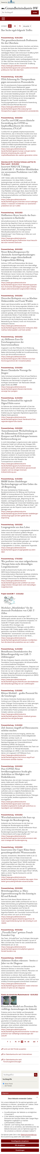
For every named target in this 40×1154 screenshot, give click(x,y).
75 (20, 26)
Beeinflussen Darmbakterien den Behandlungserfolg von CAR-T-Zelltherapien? (16, 654)
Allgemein (5, 1093)
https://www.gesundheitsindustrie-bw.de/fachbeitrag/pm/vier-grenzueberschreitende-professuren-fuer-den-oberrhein (19, 68)
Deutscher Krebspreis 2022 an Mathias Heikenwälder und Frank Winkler (19, 299)
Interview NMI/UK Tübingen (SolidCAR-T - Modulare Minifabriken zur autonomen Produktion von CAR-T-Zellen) (19, 171)
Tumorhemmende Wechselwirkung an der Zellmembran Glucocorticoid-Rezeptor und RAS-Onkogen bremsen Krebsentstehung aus (19, 435)
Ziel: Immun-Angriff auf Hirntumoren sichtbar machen (19, 729)
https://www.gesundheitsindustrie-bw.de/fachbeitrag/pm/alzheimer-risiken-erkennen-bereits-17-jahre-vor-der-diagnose (19, 986)
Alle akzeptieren (20, 1145)
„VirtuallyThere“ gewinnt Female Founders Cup (17, 934)
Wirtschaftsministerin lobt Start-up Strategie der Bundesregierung (18, 819)
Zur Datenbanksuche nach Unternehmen (17, 1054)
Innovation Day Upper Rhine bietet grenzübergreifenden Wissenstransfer (18, 851)
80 (28, 1042)
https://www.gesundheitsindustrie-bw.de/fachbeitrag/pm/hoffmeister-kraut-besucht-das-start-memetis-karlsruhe (19, 240)
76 (15, 1042)
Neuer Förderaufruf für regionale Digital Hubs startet (16, 402)
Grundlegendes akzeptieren (20, 1141)
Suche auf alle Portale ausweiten (14, 1049)
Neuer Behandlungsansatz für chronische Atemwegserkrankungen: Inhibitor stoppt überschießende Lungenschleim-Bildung (18, 256)
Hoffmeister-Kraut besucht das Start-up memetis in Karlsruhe (18, 216)
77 (19, 1042)
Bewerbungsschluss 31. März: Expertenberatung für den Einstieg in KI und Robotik (18, 894)
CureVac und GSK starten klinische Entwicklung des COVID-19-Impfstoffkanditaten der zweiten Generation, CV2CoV (17, 124)
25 (10, 26)
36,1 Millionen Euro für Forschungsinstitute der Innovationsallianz (12, 342)
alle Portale (8, 1086)
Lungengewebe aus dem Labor (15, 527)
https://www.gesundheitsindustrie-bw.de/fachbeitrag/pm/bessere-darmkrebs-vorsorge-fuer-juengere (16, 389)
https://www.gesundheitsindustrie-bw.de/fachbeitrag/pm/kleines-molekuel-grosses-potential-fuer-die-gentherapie (19, 716)
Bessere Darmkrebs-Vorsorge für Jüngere (16, 371)
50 (15, 26)
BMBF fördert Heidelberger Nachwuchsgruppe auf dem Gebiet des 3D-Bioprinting (19, 484)
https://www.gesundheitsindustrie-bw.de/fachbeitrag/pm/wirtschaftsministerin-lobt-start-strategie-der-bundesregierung (19, 838)
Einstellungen (20, 1150)
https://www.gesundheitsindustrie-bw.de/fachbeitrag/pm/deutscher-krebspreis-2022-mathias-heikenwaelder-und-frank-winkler (19, 328)
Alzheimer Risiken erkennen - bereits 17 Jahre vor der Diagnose (19, 962)
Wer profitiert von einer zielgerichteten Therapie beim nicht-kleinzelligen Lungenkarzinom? (19, 564)
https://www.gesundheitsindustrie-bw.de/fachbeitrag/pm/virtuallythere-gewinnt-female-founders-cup (17, 949)
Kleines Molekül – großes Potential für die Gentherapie (19, 694)
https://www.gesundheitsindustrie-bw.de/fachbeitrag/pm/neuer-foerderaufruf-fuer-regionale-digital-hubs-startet (18, 419)
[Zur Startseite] (20, 8)
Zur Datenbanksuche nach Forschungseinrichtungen (12, 1060)
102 (34, 1042)
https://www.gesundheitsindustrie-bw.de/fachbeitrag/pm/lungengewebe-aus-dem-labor (18, 550)
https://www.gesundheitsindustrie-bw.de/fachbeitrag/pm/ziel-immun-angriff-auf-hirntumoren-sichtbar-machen (18, 757)
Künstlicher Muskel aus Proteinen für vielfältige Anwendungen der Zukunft (19, 1008)
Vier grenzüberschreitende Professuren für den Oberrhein (19, 41)
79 (25, 1042)
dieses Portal (9, 1084)
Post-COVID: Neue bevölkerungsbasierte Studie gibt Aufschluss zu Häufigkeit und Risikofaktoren (16, 773)
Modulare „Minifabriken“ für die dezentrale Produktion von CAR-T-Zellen (18, 611)
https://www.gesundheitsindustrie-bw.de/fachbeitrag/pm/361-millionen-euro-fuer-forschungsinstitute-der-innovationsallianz (18, 359)
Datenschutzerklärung (29, 1135)
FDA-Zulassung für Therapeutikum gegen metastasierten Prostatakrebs (18, 80)
